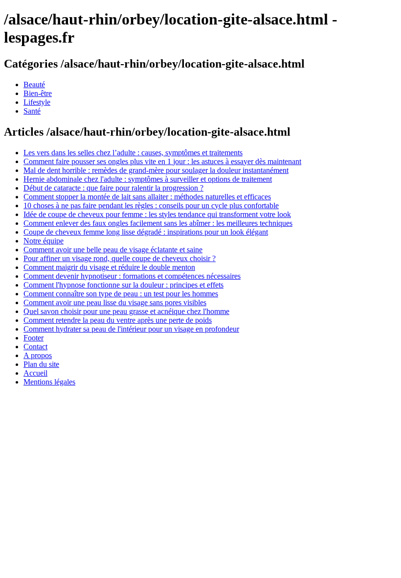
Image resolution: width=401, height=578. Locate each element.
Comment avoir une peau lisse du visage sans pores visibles (114, 302)
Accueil (35, 373)
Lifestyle (36, 102)
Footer (33, 338)
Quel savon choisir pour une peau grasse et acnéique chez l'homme (126, 311)
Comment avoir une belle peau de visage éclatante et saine (112, 249)
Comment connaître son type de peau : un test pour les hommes (120, 293)
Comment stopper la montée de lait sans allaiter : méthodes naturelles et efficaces (147, 197)
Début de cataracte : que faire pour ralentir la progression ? (113, 188)
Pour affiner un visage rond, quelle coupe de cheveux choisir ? (119, 258)
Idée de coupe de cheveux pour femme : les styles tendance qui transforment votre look (157, 214)
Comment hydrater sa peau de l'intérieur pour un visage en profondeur (131, 329)
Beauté (34, 84)
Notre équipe (43, 241)
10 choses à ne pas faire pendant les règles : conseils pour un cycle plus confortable (151, 205)
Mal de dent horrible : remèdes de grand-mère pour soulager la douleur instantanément (156, 170)
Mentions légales (49, 382)
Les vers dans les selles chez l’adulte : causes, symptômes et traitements (133, 152)
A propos (37, 355)
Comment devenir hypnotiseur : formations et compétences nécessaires (132, 276)
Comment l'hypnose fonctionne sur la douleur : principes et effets (123, 285)
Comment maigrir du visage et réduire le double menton (109, 267)
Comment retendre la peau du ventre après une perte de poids (117, 320)
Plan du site (41, 364)
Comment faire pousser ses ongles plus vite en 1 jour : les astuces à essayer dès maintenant (162, 161)
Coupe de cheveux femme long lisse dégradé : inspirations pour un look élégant (145, 232)
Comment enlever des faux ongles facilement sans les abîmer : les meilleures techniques (157, 223)
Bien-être (37, 93)
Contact (35, 346)
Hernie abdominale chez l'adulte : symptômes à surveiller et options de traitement (147, 179)
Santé (32, 111)
